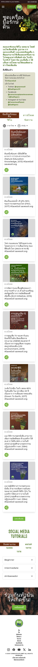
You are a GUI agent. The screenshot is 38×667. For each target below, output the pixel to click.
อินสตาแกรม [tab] (9, 544)
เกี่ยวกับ (19, 640)
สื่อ (19, 632)
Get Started (32, 1)
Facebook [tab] (9, 548)
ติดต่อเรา (19, 636)
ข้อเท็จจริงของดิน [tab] (9, 115)
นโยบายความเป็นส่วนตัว (19, 657)
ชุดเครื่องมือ (19, 643)
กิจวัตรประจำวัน (19, 645)
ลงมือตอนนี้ (32, 7)
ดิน (19, 630)
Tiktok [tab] (19, 551)
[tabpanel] (19, 321)
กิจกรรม (19, 638)
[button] (3, 6)
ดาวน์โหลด (8, 149)
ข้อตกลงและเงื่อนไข (19, 659)
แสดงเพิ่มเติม (19, 519)
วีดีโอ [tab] (9, 120)
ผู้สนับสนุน (19, 634)
